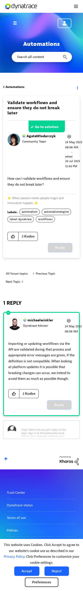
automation (29, 212)
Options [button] (77, 87)
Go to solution (47, 127)
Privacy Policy (14, 557)
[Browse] (17, 23)
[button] (26, 571)
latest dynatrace (20, 219)
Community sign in (64, 23)
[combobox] (41, 57)
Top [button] (6, 459)
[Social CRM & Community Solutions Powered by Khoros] (69, 460)
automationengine (56, 212)
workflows (45, 219)
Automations (15, 87)
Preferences (41, 582)
